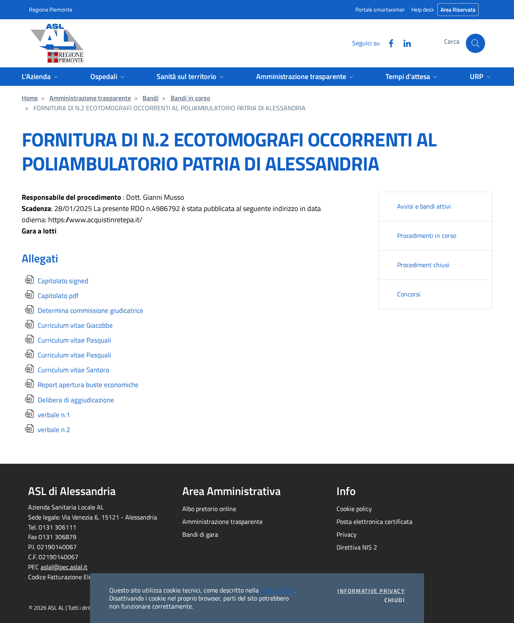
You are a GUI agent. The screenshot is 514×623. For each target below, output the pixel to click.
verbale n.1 (53, 415)
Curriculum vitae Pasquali (73, 340)
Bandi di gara (200, 534)
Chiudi (394, 600)
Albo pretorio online (209, 508)
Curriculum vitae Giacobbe (74, 325)
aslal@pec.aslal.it (64, 567)
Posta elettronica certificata (374, 521)
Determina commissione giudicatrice (89, 310)
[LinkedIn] (404, 42)
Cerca (451, 41)
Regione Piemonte (50, 9)
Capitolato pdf (57, 295)
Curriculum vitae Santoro (72, 370)
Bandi (151, 98)
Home (30, 98)
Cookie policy (354, 508)
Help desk (422, 9)
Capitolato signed (62, 281)
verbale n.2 (53, 429)
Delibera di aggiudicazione (75, 400)
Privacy (347, 534)
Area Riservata (458, 9)
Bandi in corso (190, 98)
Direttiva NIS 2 (357, 547)
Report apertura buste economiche (87, 384)
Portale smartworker (380, 9)
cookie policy (277, 590)
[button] (475, 43)
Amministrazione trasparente (90, 98)
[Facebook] (388, 42)
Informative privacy (371, 591)
